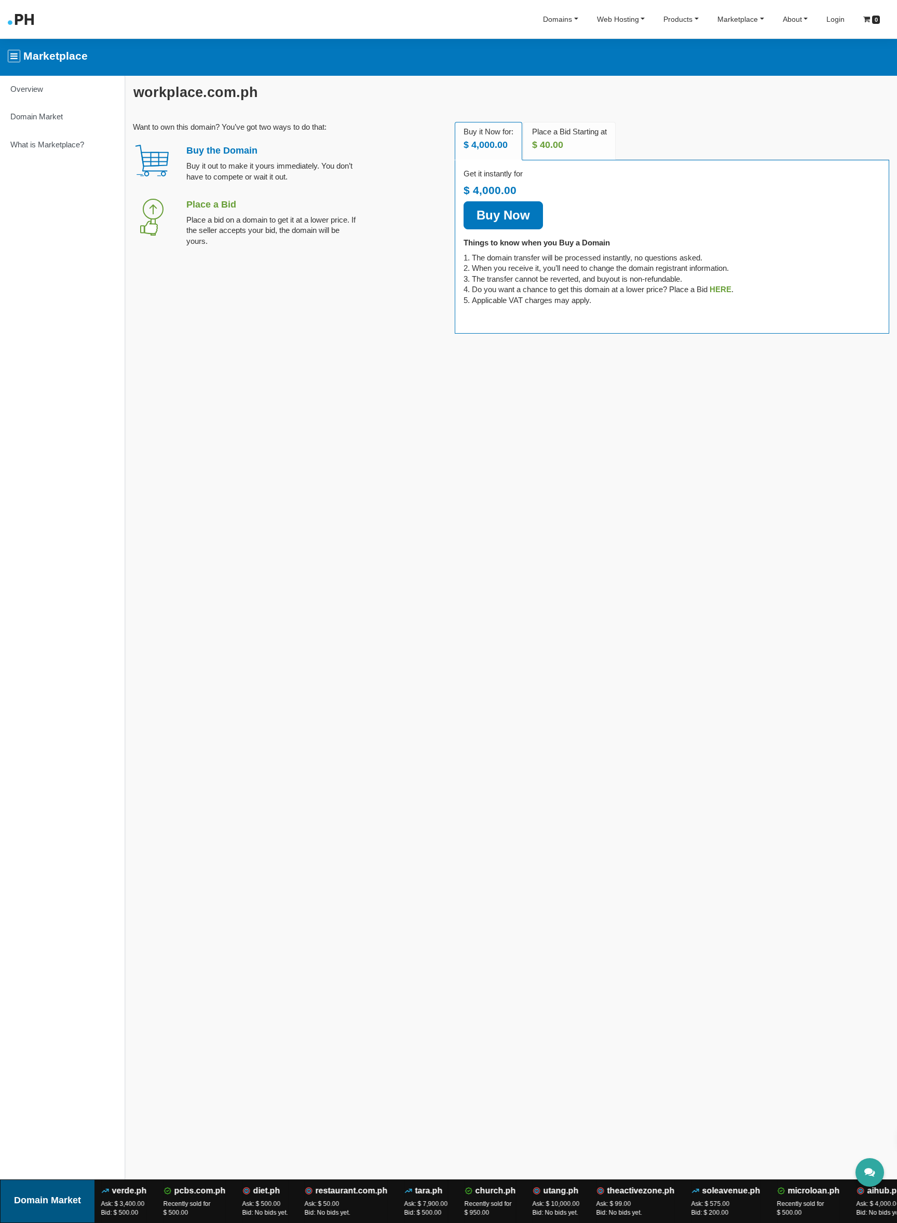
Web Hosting (618, 19)
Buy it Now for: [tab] (488, 138)
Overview (26, 89)
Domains (557, 19)
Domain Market (36, 116)
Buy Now (503, 215)
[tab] (720, 289)
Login (835, 19)
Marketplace (737, 19)
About (792, 19)
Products (677, 19)
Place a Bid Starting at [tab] (569, 138)
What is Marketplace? (47, 144)
